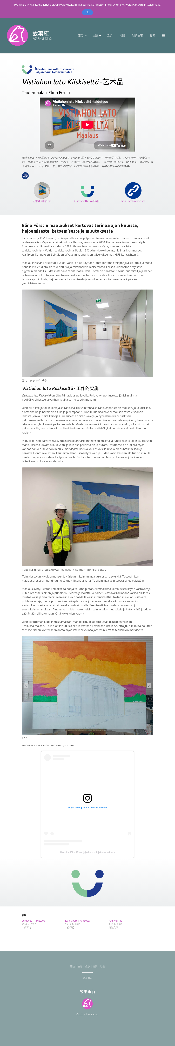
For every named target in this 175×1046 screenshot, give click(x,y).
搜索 (152, 35)
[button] (149, 685)
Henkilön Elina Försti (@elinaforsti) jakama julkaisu (87, 852)
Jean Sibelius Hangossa (78, 920)
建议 (109, 35)
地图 (122, 35)
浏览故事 (137, 35)
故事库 (40, 34)
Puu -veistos (115, 920)
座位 (80, 35)
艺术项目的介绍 (41, 201)
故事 (87, 966)
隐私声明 (87, 978)
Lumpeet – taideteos (33, 920)
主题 (95, 35)
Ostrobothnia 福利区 (87, 201)
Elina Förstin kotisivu (133, 201)
